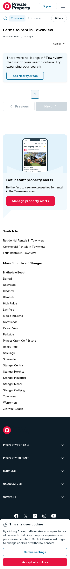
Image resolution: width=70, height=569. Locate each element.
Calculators (12, 483)
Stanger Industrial (14, 377)
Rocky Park (10, 346)
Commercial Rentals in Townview (24, 246)
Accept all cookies (35, 562)
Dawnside (9, 284)
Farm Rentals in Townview (19, 252)
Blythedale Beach (14, 272)
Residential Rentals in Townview (23, 240)
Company (9, 496)
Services (9, 470)
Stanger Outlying (14, 390)
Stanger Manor (12, 384)
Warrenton (10, 402)
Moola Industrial (13, 315)
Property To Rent (16, 457)
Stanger (28, 36)
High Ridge (10, 303)
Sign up (47, 6)
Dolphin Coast (11, 36)
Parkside (8, 334)
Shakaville (9, 359)
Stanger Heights (13, 371)
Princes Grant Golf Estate (19, 340)
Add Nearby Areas (25, 75)
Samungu (9, 353)
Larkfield (8, 309)
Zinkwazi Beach (13, 408)
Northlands (10, 322)
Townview (9, 396)
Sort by (57, 43)
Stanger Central (13, 365)
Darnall (7, 278)
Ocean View (10, 328)
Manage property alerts (30, 201)
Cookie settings (35, 552)
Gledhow (8, 291)
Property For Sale (16, 445)
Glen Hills (9, 297)
